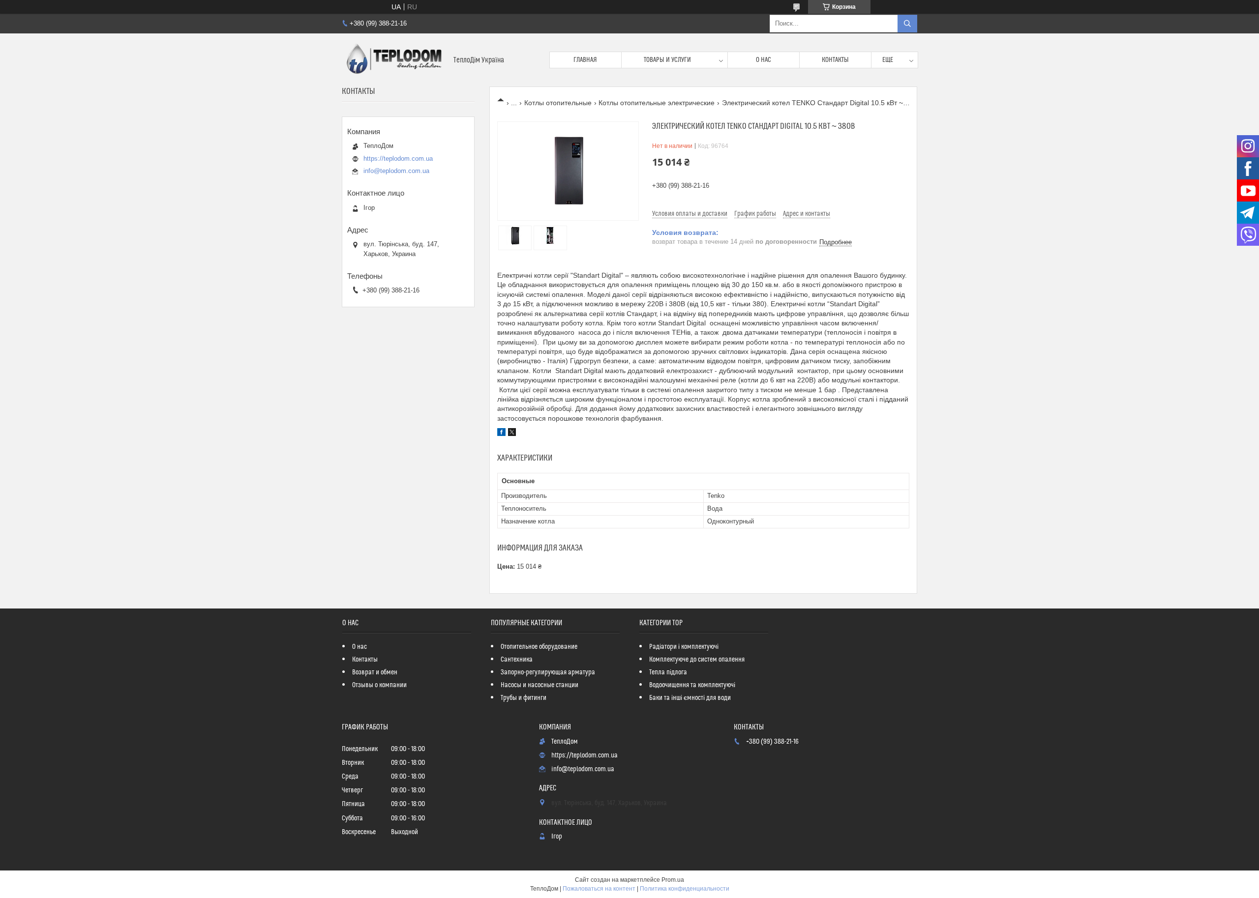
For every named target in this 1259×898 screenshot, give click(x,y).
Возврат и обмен (374, 672)
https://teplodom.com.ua (398, 158)
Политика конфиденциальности (684, 888)
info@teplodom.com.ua (396, 170)
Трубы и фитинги (523, 698)
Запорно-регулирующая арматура (548, 672)
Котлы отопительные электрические (657, 103)
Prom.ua (672, 879)
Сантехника (517, 660)
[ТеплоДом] (394, 60)
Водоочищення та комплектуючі (692, 685)
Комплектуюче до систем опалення (697, 660)
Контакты (835, 60)
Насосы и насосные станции (539, 685)
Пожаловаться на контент (599, 888)
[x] (512, 433)
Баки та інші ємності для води (690, 698)
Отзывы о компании (379, 685)
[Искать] (907, 23)
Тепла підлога (668, 672)
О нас (763, 60)
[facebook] (501, 433)
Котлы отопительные (558, 103)
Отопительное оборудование (539, 647)
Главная (585, 60)
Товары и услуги (667, 60)
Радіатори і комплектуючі (684, 647)
